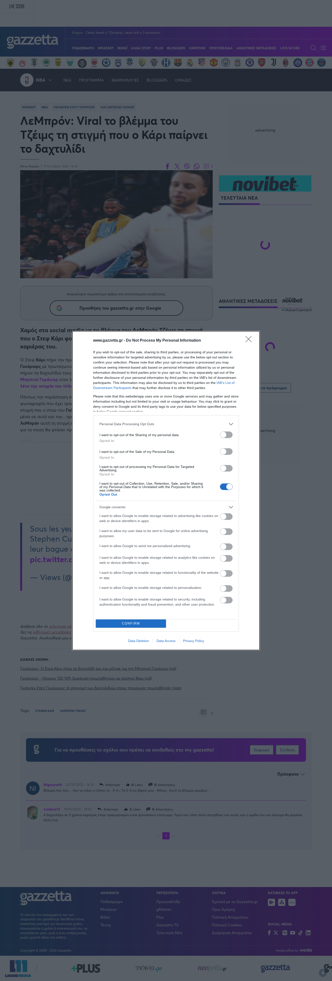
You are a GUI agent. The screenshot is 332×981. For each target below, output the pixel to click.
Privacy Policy (193, 641)
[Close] (250, 340)
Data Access (166, 641)
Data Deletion (138, 641)
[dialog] (166, 490)
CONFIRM (131, 623)
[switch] (226, 434)
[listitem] (166, 424)
